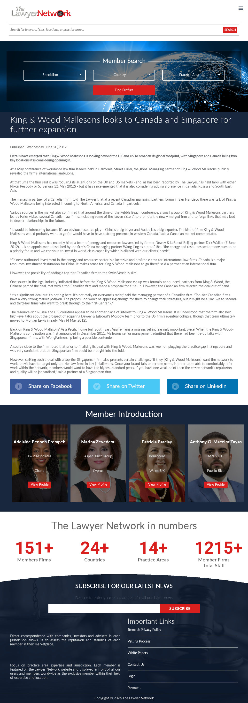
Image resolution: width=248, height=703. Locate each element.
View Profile (39, 484)
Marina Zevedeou (98, 442)
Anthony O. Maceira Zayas (216, 442)
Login (131, 676)
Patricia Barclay (157, 442)
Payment (134, 688)
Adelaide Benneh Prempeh (39, 442)
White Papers (138, 653)
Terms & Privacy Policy (144, 630)
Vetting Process (139, 641)
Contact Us (136, 664)
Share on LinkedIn (205, 386)
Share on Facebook (50, 386)
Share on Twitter (126, 386)
